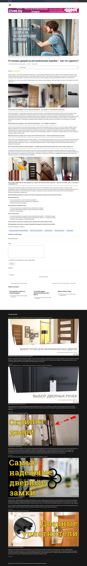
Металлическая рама (59, 230)
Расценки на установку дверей (22, 9)
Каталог (10, 10)
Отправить (11, 274)
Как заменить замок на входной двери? (17, 292)
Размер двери (70, 230)
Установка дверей (43, 276)
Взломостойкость (48, 230)
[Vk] (10, 1)
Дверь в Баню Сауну (64, 291)
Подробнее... (10, 364)
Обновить (10, 268)
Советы (49, 9)
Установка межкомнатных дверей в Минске (18, 230)
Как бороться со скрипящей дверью (18, 413)
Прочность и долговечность (36, 230)
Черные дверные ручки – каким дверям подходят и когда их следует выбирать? (30, 365)
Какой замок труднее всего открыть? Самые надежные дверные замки (28, 456)
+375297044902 (49, 1)
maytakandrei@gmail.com (65, 1)
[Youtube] (8, 1)
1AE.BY (10, 9)
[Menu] (78, 9)
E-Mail (9, 243)
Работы (35, 9)
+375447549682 (56, 1)
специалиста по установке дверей (20, 154)
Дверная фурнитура (56, 9)
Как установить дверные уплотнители (18, 510)
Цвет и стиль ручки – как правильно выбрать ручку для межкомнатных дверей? (30, 317)
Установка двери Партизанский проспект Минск (41, 293)
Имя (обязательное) (13, 238)
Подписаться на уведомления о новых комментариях (22, 260)
